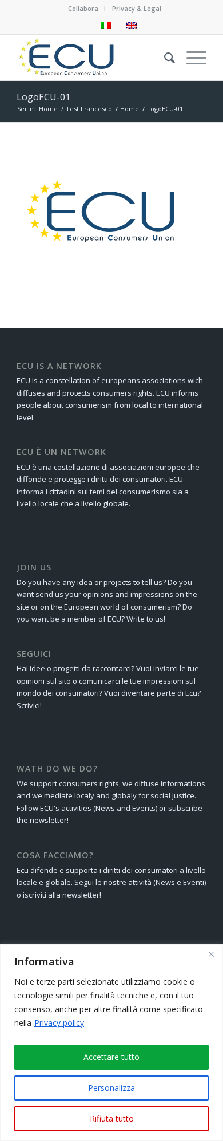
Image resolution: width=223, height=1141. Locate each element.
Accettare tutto (111, 1056)
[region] (111, 1042)
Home (48, 108)
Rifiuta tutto (112, 1118)
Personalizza (111, 1087)
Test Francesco (89, 108)
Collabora (83, 8)
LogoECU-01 (43, 97)
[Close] (211, 954)
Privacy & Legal (136, 8)
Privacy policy (59, 1022)
